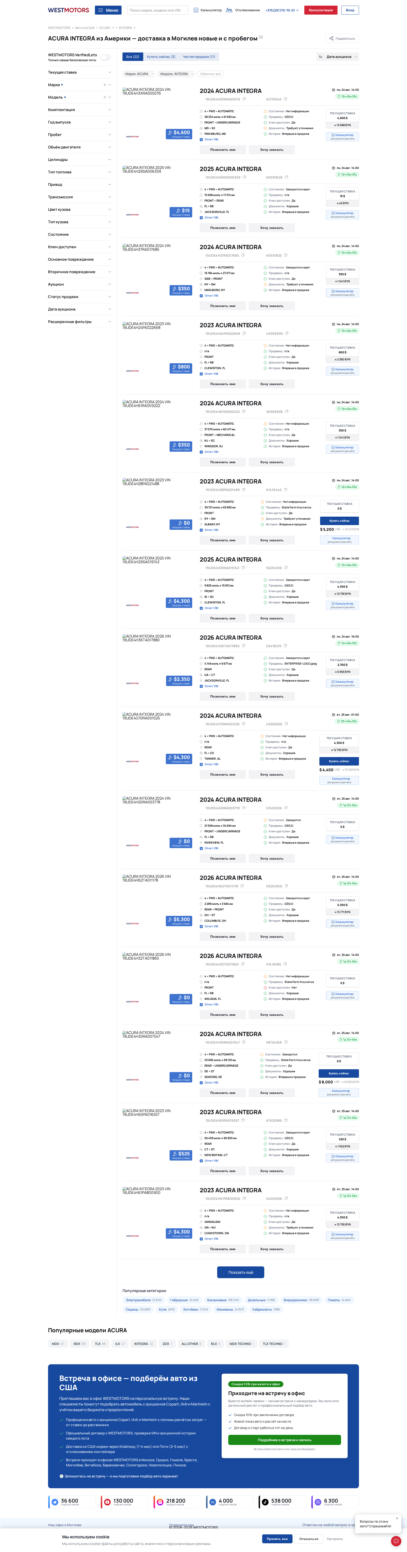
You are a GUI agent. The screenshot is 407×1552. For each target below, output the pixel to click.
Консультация (321, 10)
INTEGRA (125, 27)
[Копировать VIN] (244, 99)
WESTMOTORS (59, 27)
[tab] (125, 140)
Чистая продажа (199, 56)
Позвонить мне (223, 150)
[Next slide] (189, 114)
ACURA (104, 27)
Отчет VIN (211, 139)
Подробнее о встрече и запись (285, 1439)
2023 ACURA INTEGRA (231, 325)
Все (132, 56)
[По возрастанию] (321, 56)
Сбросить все (210, 74)
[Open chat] (396, 1541)
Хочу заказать (272, 150)
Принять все (277, 1539)
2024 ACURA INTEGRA (231, 91)
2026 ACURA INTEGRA (231, 637)
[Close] (397, 1518)
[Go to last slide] (127, 114)
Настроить (335, 1539)
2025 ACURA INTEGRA (231, 169)
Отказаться (308, 1539)
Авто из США (85, 27)
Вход (350, 10)
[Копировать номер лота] (285, 99)
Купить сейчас (161, 56)
